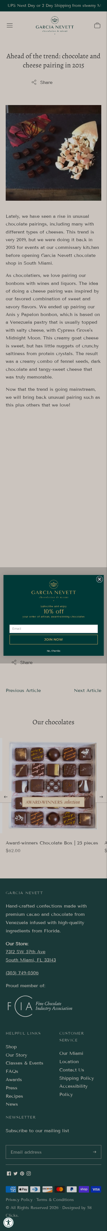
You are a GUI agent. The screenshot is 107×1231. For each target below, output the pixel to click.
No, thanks (53, 651)
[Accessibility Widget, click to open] (8, 1222)
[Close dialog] (99, 579)
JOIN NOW (53, 640)
